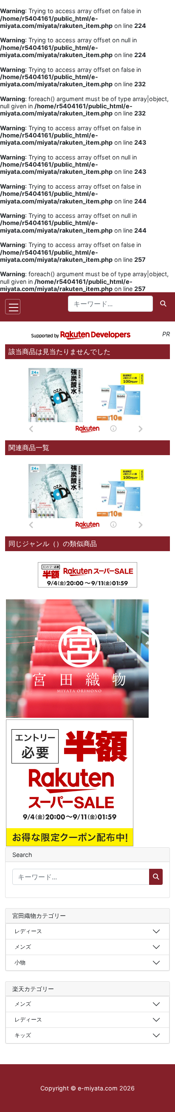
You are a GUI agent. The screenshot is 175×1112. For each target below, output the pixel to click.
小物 (19, 962)
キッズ (22, 1035)
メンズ (22, 946)
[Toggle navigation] (12, 306)
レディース (28, 931)
